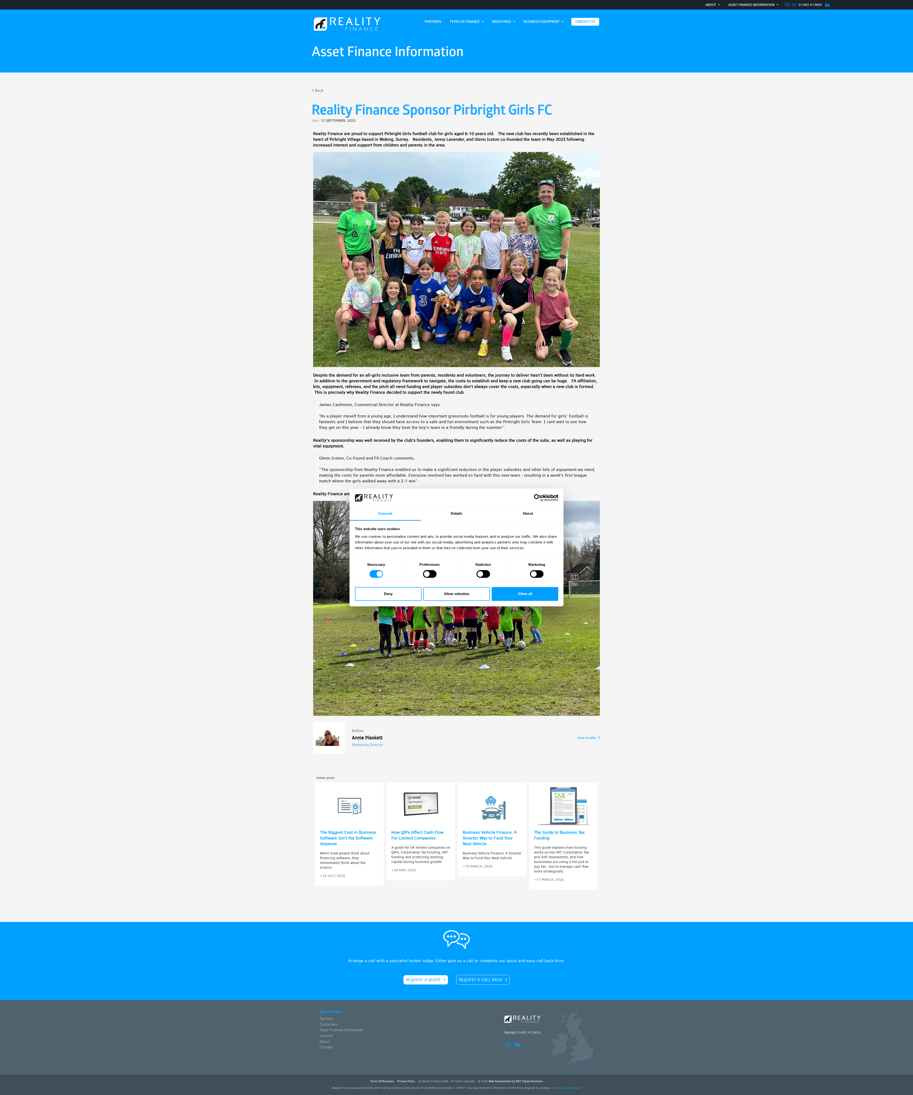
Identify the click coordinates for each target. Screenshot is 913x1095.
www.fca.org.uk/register (565, 1088)
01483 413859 (810, 5)
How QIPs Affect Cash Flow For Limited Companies (417, 835)
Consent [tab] (385, 513)
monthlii (326, 1035)
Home (347, 24)
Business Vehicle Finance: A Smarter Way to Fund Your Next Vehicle (490, 838)
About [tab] (528, 513)
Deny (388, 594)
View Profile (586, 738)
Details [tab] (456, 513)
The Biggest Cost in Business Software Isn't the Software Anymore (348, 838)
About (325, 1041)
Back (319, 90)
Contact (326, 1047)
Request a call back (480, 980)
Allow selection (456, 594)
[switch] (430, 574)
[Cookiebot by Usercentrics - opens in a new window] (537, 497)
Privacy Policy (406, 1081)
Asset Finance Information (341, 1029)
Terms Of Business (382, 1081)
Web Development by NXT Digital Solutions (516, 1081)
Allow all (525, 594)
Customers (328, 1024)
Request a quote (423, 980)
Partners (327, 1018)
